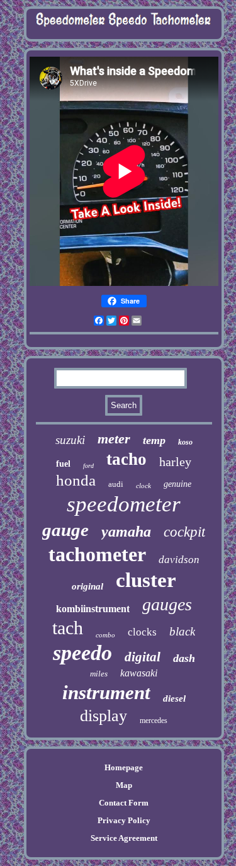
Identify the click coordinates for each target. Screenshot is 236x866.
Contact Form (124, 802)
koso (185, 442)
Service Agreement (124, 838)
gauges (167, 604)
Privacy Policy (124, 820)
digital (142, 656)
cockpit (184, 532)
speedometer (124, 504)
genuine (177, 484)
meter (114, 439)
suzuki (70, 440)
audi (115, 484)
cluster (146, 580)
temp (154, 440)
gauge (65, 530)
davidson (179, 560)
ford (88, 465)
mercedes (153, 720)
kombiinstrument (93, 608)
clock (143, 485)
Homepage (123, 767)
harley (175, 462)
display (103, 716)
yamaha (126, 531)
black (182, 631)
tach (67, 627)
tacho (126, 459)
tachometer (97, 554)
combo (105, 635)
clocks (142, 632)
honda (76, 480)
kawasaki (138, 673)
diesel (174, 698)
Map (124, 785)
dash (184, 658)
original (87, 586)
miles (99, 673)
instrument (106, 692)
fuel (63, 464)
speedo (82, 652)
